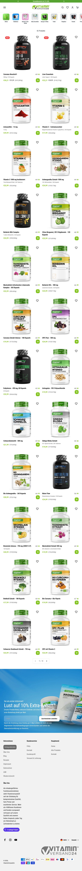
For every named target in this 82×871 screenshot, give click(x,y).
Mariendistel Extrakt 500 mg (52, 546)
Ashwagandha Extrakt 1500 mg (53, 180)
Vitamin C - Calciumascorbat (52, 127)
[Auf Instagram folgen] (10, 839)
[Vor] (64, 1)
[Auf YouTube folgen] (15, 839)
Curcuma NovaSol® (10, 74)
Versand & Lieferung (34, 758)
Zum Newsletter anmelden (49, 719)
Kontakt (29, 750)
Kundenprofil (31, 754)
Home (53, 746)
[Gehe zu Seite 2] (46, 661)
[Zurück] (18, 1)
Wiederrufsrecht (8, 776)
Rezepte (6, 760)
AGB (4, 772)
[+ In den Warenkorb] (38, 80)
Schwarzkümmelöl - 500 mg (13, 441)
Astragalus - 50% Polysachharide (53, 388)
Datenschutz (7, 768)
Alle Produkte (55, 750)
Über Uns (6, 752)
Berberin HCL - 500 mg (50, 285)
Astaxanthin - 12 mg (10, 127)
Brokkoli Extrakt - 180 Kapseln (14, 599)
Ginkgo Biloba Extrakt (49, 441)
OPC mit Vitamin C (48, 649)
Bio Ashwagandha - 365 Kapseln (14, 493)
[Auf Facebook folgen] (4, 839)
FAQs (28, 746)
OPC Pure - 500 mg (49, 338)
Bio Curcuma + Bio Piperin (51, 599)
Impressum (7, 764)
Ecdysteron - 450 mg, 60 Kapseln (14, 388)
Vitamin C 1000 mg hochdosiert (14, 180)
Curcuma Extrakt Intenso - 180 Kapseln (16, 338)
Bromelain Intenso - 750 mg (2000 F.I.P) (17, 546)
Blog (5, 756)
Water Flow (46, 493)
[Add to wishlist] (37, 37)
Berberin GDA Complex (11, 232)
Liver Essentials (47, 74)
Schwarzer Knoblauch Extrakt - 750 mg (16, 649)
